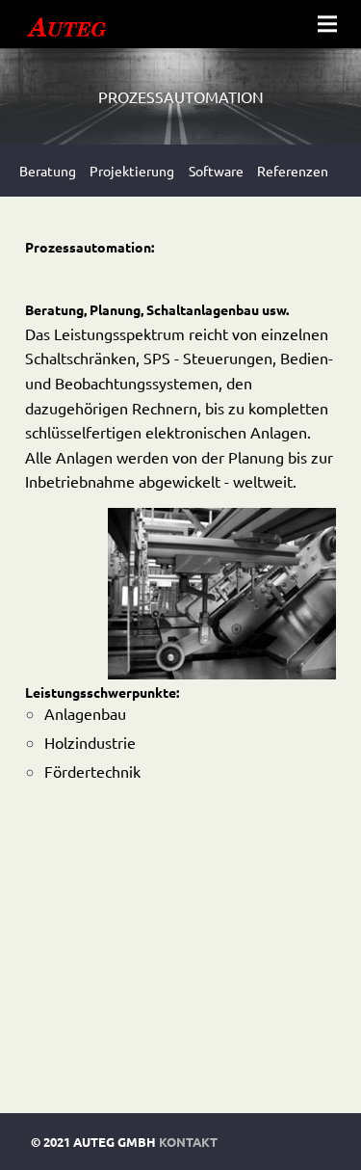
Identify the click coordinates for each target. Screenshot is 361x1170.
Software (216, 170)
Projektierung (132, 170)
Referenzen (292, 170)
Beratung (47, 170)
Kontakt (188, 1141)
